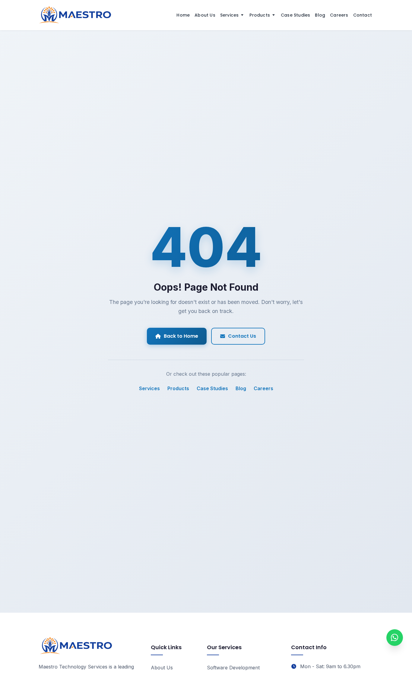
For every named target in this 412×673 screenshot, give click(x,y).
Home (183, 15)
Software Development (233, 668)
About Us (205, 15)
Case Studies (295, 15)
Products (259, 15)
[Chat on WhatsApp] (394, 637)
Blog (320, 15)
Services (229, 15)
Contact (362, 15)
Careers (339, 15)
